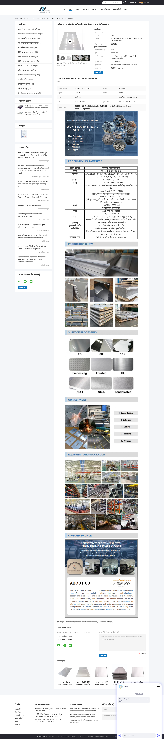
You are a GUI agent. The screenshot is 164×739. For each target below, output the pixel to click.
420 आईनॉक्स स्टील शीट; (105, 622)
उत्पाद (20, 19)
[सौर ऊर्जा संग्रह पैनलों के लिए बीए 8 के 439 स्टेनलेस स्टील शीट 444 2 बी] (138, 672)
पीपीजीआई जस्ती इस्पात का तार (28, 93)
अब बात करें (133, 2)
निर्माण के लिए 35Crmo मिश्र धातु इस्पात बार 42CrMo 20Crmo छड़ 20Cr (48, 721)
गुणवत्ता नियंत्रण (105, 9)
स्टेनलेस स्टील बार (24, 79)
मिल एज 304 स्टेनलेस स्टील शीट (69, 622)
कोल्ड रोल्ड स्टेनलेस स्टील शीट (28, 29)
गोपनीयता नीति (41, 737)
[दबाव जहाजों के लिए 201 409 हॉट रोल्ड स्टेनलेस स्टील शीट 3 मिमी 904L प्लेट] (101, 672)
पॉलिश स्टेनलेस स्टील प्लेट (26, 70)
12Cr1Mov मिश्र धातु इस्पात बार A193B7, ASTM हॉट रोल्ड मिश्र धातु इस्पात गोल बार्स (49, 715)
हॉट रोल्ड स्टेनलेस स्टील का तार (28, 43)
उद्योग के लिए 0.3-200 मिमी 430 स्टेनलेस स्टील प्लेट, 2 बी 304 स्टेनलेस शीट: (83, 683)
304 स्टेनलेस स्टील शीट (26, 47)
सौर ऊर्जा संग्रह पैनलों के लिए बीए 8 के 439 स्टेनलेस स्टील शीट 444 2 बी (137, 683)
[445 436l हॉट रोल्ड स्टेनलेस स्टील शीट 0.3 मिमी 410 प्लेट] (119, 672)
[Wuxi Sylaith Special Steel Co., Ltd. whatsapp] (26, 281)
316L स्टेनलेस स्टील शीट (26, 57)
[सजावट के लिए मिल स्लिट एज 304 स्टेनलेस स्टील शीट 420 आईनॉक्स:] (65, 672)
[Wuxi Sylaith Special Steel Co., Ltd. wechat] (32, 281)
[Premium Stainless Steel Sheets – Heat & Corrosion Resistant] (70, 41)
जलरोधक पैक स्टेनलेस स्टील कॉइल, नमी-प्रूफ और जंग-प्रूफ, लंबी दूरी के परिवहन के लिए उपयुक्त (84, 716)
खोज (124, 2)
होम (16, 19)
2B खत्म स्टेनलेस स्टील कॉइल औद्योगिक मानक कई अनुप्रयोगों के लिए (84, 721)
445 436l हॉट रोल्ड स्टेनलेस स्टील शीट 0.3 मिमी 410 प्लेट (119, 683)
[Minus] (158, 686)
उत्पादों (70, 9)
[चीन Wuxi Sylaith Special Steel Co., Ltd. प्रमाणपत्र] (24, 134)
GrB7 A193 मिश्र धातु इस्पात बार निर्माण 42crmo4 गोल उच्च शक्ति (51, 710)
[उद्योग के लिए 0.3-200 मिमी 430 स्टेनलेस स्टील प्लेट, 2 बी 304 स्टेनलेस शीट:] (83, 672)
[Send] (158, 735)
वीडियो (77, 9)
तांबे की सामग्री (23, 88)
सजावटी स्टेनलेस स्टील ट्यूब (27, 75)
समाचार (126, 9)
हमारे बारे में (85, 9)
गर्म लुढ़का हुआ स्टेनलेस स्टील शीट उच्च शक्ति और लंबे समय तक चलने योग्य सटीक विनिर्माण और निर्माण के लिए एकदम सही (37, 108)
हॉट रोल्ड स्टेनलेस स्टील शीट (32, 19)
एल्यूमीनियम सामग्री (24, 84)
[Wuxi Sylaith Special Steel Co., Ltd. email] (20, 281)
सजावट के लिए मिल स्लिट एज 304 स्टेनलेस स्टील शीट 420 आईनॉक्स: (65, 683)
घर (64, 9)
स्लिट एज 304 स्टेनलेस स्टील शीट (87, 622)
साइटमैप (17, 724)
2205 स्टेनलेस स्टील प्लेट (26, 66)
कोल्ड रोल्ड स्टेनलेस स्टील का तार (29, 34)
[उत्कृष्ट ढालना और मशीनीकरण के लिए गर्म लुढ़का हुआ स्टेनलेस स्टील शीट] (20, 113)
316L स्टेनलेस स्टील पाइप (26, 61)
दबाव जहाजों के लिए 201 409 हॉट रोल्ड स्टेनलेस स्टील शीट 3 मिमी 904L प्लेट (101, 683)
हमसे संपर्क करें (117, 9)
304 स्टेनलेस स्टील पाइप (26, 52)
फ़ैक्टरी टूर (95, 9)
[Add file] (119, 735)
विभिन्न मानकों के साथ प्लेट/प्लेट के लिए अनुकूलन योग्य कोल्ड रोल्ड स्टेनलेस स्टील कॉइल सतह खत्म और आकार (84, 710)
